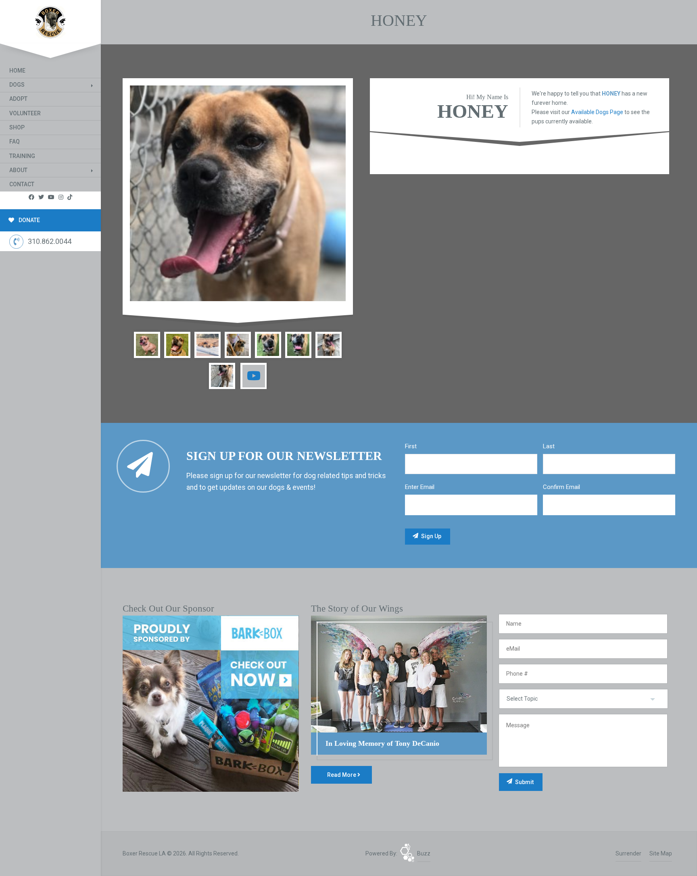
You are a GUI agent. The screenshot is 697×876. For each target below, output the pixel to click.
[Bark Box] (211, 703)
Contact (21, 184)
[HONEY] (238, 193)
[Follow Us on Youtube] (51, 197)
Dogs (17, 84)
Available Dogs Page (597, 112)
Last (549, 446)
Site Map (660, 853)
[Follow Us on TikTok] (69, 197)
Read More (342, 775)
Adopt (18, 99)
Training (22, 156)
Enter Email (419, 487)
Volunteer (25, 113)
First (411, 446)
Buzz (423, 853)
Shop (17, 127)
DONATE (28, 220)
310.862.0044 (49, 241)
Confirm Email (561, 487)
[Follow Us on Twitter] (41, 197)
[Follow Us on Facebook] (31, 197)
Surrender (628, 853)
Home (17, 70)
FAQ (14, 141)
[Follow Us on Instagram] (60, 197)
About (18, 170)
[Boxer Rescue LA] (50, 20)
